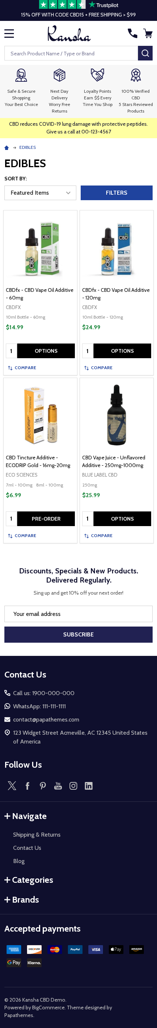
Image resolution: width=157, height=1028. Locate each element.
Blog (18, 861)
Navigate (29, 816)
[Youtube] (58, 785)
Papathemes (18, 1015)
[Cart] (148, 33)
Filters (116, 192)
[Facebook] (27, 785)
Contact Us (27, 847)
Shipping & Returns (37, 834)
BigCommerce (48, 1007)
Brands (25, 899)
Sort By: (15, 178)
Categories (32, 879)
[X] (12, 785)
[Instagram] (73, 785)
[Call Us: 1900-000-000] (132, 33)
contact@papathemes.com (46, 719)
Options (46, 351)
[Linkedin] (88, 785)
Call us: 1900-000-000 (43, 693)
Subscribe (78, 634)
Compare (25, 367)
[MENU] (9, 33)
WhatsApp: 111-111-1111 (39, 706)
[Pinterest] (42, 785)
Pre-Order (46, 518)
